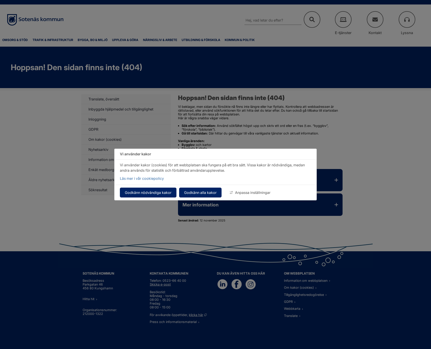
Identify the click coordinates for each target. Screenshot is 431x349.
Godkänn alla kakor (200, 192)
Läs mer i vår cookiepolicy (142, 178)
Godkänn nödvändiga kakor (148, 192)
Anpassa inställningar (252, 192)
